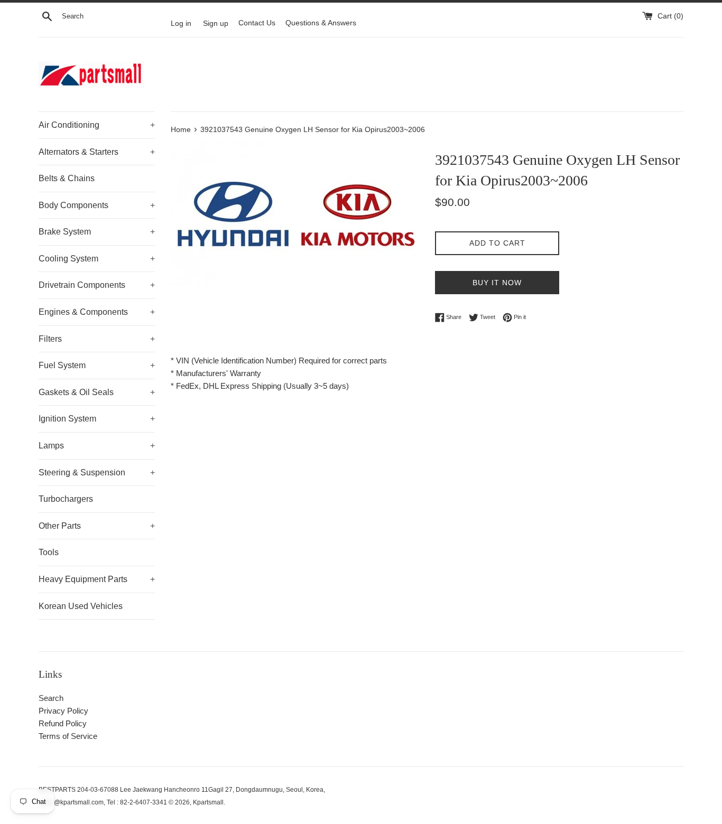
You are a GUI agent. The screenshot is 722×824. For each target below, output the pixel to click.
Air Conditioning (97, 124)
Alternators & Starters (97, 151)
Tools (49, 552)
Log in (181, 23)
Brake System (97, 231)
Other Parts (97, 525)
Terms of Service (68, 736)
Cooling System (97, 258)
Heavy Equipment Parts (97, 579)
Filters (97, 338)
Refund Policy (63, 723)
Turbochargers (66, 498)
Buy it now (497, 282)
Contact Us (256, 23)
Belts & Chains (67, 178)
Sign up (215, 23)
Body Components (97, 205)
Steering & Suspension (97, 472)
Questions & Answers (320, 23)
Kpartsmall (208, 802)
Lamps (97, 445)
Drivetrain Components (97, 284)
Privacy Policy (63, 710)
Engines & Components (97, 311)
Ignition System (97, 418)
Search (51, 698)
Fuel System (97, 365)
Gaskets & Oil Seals (97, 392)
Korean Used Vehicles (81, 606)
